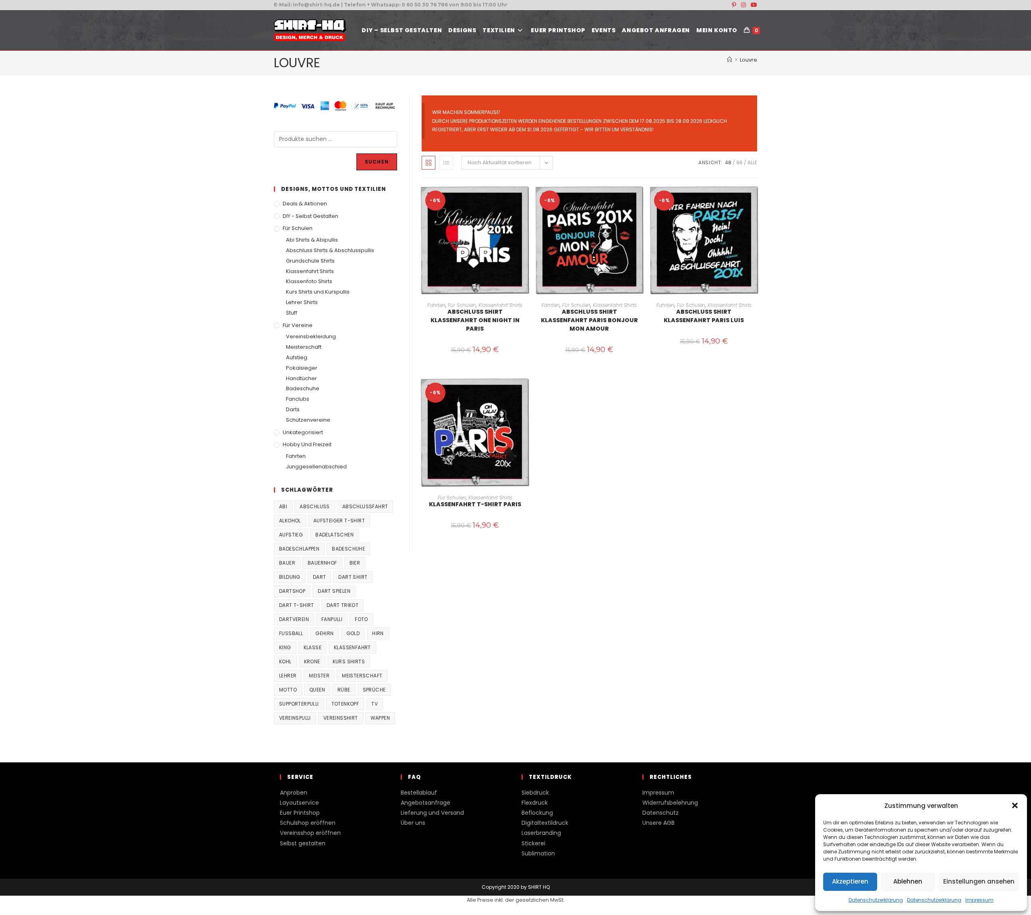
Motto (288, 689)
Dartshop (292, 591)
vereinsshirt (340, 717)
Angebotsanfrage (425, 803)
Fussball (291, 633)
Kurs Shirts (349, 661)
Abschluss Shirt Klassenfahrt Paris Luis (704, 316)
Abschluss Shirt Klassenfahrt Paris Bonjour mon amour (589, 320)
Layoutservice (299, 803)
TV (374, 703)
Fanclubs (297, 399)
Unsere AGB (658, 823)
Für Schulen (462, 305)
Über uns (413, 823)
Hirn (378, 633)
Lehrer (287, 675)
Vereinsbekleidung (311, 336)
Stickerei (533, 843)
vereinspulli (295, 717)
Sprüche (374, 689)
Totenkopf (345, 703)
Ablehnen (907, 881)
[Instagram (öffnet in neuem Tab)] (743, 5)
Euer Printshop (300, 813)
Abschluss (315, 506)
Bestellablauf (419, 793)
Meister (319, 675)
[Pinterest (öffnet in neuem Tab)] (734, 5)
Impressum (979, 899)
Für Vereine (298, 325)
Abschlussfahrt (365, 506)
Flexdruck (535, 803)
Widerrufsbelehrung (670, 803)
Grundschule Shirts (310, 261)
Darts (293, 409)
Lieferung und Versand (432, 813)
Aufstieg (296, 357)
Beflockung (537, 813)
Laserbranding (541, 833)
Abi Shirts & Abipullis (312, 240)
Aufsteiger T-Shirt (339, 520)
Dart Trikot (342, 605)
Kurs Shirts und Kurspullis (318, 292)
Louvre (748, 60)
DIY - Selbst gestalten (310, 216)
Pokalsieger (301, 368)
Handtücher (301, 378)
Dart (319, 576)
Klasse (312, 647)
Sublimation (538, 853)
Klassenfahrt (352, 647)
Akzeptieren (850, 881)
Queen (317, 689)
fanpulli (331, 619)
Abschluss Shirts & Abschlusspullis (330, 250)
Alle (752, 162)
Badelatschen (334, 534)
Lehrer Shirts (302, 302)
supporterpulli (299, 703)
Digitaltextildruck (545, 823)
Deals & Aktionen (305, 203)
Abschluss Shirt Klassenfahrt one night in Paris (475, 320)
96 (739, 162)
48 (728, 162)
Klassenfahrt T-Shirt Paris (475, 504)
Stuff (291, 313)
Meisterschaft (303, 347)
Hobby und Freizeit (307, 444)
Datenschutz (660, 813)
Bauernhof (322, 562)
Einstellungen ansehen (978, 881)
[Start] (729, 60)
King (285, 647)
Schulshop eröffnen (307, 823)
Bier (355, 562)
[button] (1015, 805)
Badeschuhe (302, 388)
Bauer (287, 562)
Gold (353, 633)
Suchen (377, 161)
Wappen (380, 717)
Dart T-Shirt (296, 605)
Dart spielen (334, 591)
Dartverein (294, 619)
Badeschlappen (299, 548)
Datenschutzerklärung (876, 899)
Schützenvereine (308, 420)
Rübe (343, 689)
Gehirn (324, 633)
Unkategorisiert (303, 432)
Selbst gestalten (302, 843)
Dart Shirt (352, 576)
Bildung (289, 576)
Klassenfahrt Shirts (500, 305)
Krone (312, 661)
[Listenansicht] (446, 163)
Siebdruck (535, 793)
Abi (283, 506)
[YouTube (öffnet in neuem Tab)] (752, 5)
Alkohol (290, 520)
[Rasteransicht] (428, 163)
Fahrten (436, 305)
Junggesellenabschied (316, 466)
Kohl (285, 661)
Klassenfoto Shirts (309, 281)
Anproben (293, 793)
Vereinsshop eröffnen (310, 833)
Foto (361, 619)
